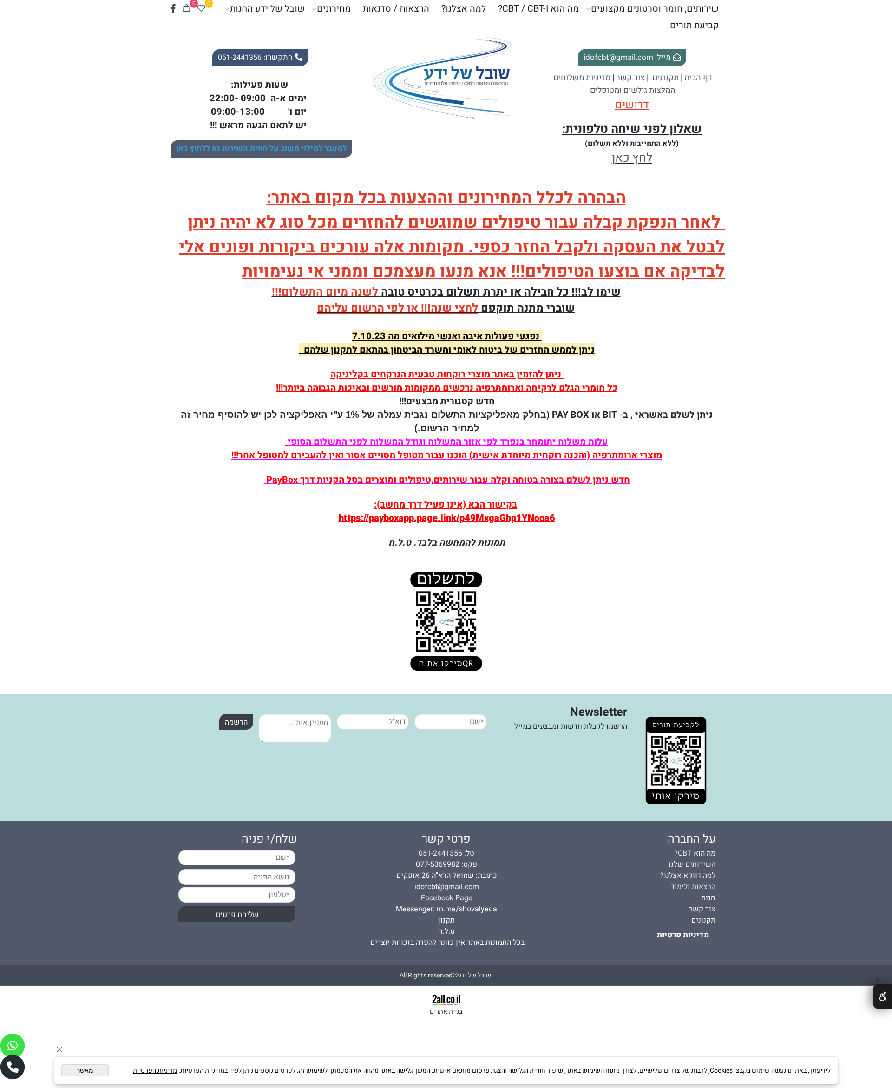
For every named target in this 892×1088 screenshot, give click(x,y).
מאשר (85, 1070)
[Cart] (186, 8)
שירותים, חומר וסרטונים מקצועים (655, 8)
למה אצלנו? (463, 8)
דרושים (632, 105)
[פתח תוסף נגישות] (882, 996)
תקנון (446, 920)
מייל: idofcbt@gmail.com (627, 57)
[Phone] (12, 1067)
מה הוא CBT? (694, 853)
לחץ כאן (632, 158)
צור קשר (630, 78)
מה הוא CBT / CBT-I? (538, 8)
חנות (708, 897)
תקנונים (703, 920)
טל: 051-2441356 (446, 853)
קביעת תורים (694, 25)
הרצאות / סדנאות (396, 8)
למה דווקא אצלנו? (687, 875)
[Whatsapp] (12, 1045)
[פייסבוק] (173, 8)
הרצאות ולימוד (693, 886)
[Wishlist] (201, 8)
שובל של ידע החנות (267, 8)
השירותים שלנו (692, 864)
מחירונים (334, 8)
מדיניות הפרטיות (155, 1070)
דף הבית (698, 78)
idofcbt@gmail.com (446, 886)
